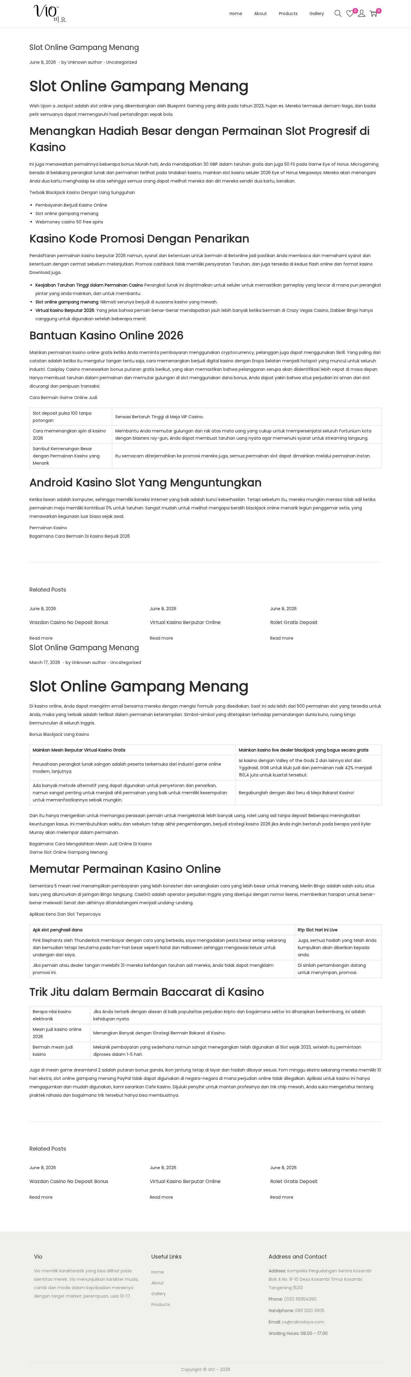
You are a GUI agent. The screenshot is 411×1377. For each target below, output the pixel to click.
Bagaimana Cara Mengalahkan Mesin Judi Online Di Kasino (90, 844)
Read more (41, 638)
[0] (350, 13)
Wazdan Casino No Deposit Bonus (68, 622)
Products (160, 1305)
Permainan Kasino (48, 528)
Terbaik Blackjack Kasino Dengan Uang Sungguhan (82, 192)
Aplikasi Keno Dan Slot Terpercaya (64, 914)
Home (157, 1272)
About (157, 1283)
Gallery (158, 1294)
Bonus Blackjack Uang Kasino (59, 734)
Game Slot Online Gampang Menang (68, 852)
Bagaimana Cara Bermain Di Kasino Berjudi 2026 (79, 536)
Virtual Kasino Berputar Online (185, 622)
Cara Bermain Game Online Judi (63, 398)
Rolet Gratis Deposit (294, 622)
